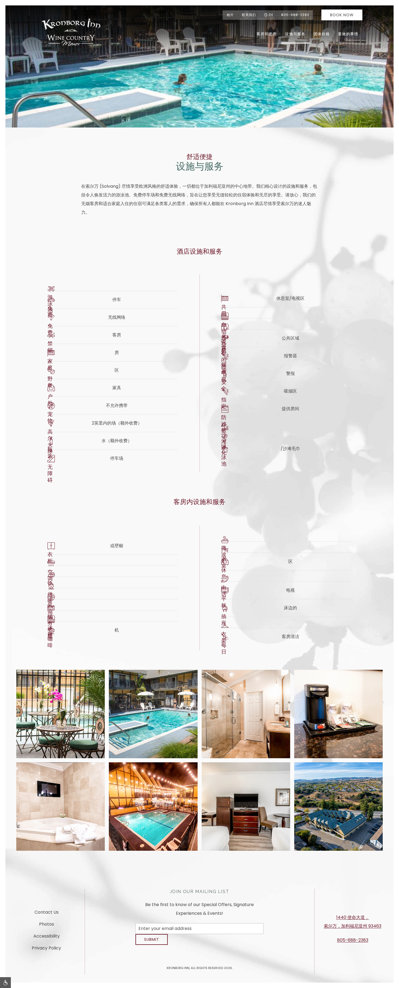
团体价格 (322, 34)
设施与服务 (295, 34)
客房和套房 (266, 34)
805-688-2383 (295, 14)
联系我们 (249, 14)
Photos (46, 926)
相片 (230, 14)
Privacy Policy (46, 950)
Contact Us (46, 914)
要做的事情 (348, 34)
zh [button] (270, 14)
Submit (151, 943)
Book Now (342, 15)
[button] (60, 714)
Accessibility (46, 938)
